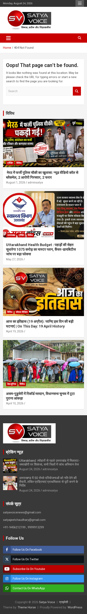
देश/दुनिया (11, 384)
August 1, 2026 (15, 182)
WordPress (75, 607)
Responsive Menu (79, 3)
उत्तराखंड (11, 235)
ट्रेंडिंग (10, 163)
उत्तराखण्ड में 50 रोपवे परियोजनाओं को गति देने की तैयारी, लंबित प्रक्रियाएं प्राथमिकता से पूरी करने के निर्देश (48, 481)
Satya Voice (47, 602)
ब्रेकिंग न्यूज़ (14, 452)
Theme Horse (27, 607)
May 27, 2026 (14, 259)
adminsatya (35, 182)
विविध (10, 113)
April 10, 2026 (14, 403)
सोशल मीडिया (22, 312)
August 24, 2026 (29, 469)
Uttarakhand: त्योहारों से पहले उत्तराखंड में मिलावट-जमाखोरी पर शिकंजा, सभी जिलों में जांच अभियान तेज (49, 462)
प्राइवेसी (63, 602)
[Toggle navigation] (8, 38)
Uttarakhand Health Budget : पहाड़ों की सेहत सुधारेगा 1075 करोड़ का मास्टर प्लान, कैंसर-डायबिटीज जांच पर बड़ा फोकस (41, 249)
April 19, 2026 (14, 331)
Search (77, 91)
